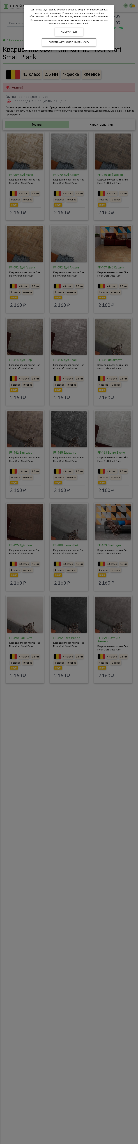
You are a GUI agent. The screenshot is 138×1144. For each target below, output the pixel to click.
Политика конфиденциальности (69, 42)
